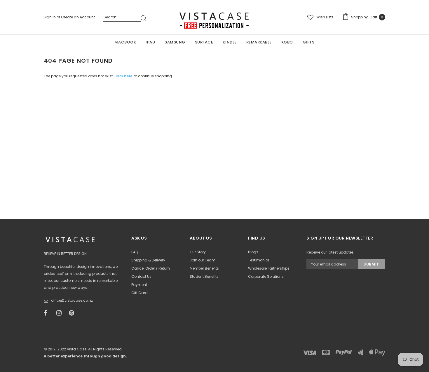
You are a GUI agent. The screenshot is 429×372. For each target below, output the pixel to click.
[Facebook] (48, 313)
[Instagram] (60, 313)
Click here (124, 76)
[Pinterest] (73, 313)
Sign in (50, 17)
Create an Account (78, 17)
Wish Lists (325, 17)
